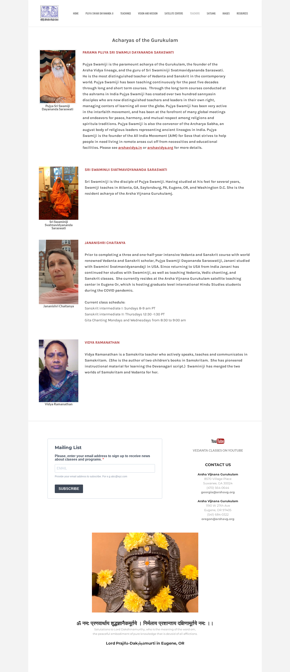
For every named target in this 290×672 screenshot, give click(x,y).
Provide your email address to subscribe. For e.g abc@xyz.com (91, 476)
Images (226, 13)
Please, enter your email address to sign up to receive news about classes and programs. (102, 457)
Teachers (195, 13)
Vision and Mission (148, 13)
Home (76, 13)
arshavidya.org (160, 147)
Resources (242, 13)
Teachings (125, 13)
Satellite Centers (174, 13)
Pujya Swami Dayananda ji (99, 13)
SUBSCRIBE (69, 489)
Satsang (211, 13)
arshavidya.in (130, 147)
